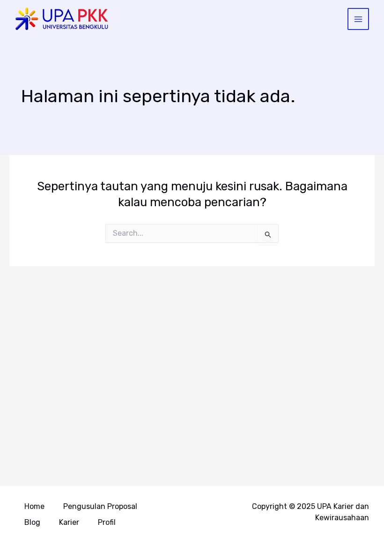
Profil (107, 522)
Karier (69, 522)
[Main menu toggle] (358, 19)
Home (34, 506)
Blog (32, 522)
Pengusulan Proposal (100, 506)
